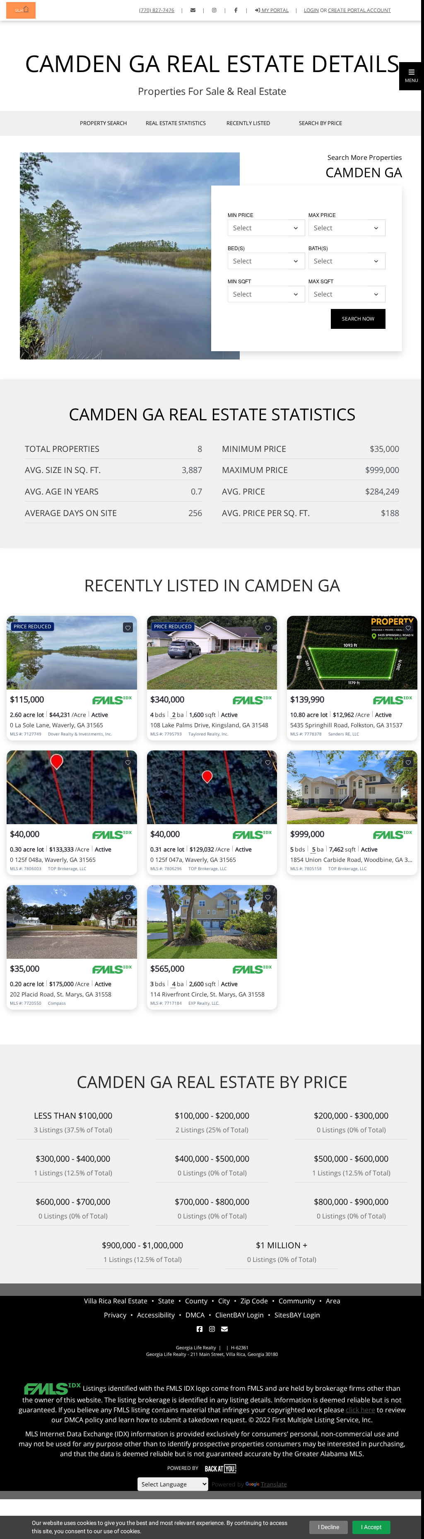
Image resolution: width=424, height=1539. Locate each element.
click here (360, 1409)
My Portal (274, 10)
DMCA (195, 1314)
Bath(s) (318, 247)
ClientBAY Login (239, 1314)
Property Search (103, 123)
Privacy (115, 1314)
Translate (274, 1484)
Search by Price (320, 123)
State (166, 1300)
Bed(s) (236, 247)
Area (333, 1300)
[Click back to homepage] (18, 9)
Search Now (358, 318)
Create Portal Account (359, 10)
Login (311, 10)
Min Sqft (239, 281)
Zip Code (254, 1300)
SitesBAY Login (297, 1314)
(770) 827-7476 (156, 10)
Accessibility (156, 1314)
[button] (411, 76)
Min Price (240, 214)
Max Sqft (320, 281)
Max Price (322, 214)
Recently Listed (248, 123)
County (196, 1300)
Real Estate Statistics (176, 123)
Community (297, 1300)
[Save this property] (127, 627)
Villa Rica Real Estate (115, 1300)
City (224, 1300)
